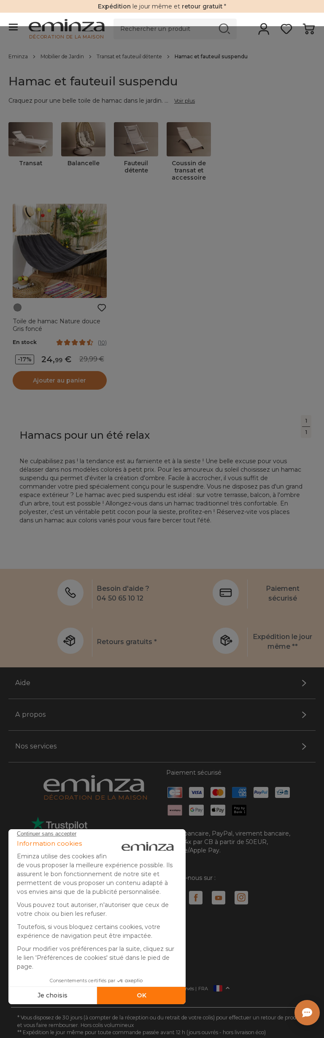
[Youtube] (218, 897)
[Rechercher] (224, 28)
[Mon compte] (264, 32)
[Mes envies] (286, 32)
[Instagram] (241, 897)
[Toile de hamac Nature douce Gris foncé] (60, 251)
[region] (162, 56)
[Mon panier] (309, 32)
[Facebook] (195, 897)
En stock (25, 342)
